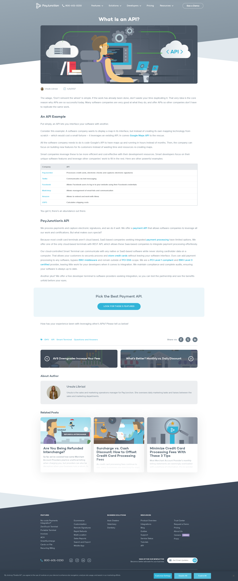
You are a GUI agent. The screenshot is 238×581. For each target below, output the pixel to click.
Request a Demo (181, 524)
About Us (178, 531)
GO (195, 560)
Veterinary (111, 524)
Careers (181, 535)
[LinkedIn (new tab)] (83, 560)
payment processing (157, 240)
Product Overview (148, 521)
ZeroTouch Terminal (49, 527)
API (52, 340)
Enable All (202, 576)
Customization (80, 524)
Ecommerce (79, 521)
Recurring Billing (47, 548)
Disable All (183, 576)
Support (144, 535)
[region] (119, 576)
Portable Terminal (48, 530)
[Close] (234, 576)
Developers (132, 6)
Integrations (146, 524)
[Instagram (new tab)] (77, 560)
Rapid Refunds (80, 531)
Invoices (44, 534)
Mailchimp (46, 191)
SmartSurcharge (47, 541)
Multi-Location (80, 535)
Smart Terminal (64, 340)
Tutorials (144, 542)
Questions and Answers (86, 340)
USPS (44, 202)
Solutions (114, 6)
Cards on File (46, 545)
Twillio (44, 179)
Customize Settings (163, 576)
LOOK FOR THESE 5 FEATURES (119, 306)
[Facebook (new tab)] (71, 560)
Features (95, 6)
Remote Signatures (82, 528)
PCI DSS (126, 260)
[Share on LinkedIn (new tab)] (195, 339)
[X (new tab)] (89, 560)
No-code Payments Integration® (49, 522)
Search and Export (82, 542)
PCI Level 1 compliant (161, 260)
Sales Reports (80, 538)
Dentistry (111, 528)
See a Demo (193, 6)
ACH (42, 537)
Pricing (150, 6)
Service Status (147, 538)
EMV (46, 340)
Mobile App (79, 546)
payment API (140, 228)
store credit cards (118, 256)
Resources (165, 6)
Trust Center (179, 521)
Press (176, 539)
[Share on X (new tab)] (188, 339)
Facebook (46, 185)
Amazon (45, 196)
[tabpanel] (65, 444)
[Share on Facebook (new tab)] (180, 339)
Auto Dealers (113, 521)
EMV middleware (88, 260)
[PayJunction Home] (47, 6)
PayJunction (47, 173)
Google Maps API (139, 135)
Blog (143, 528)
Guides (144, 531)
